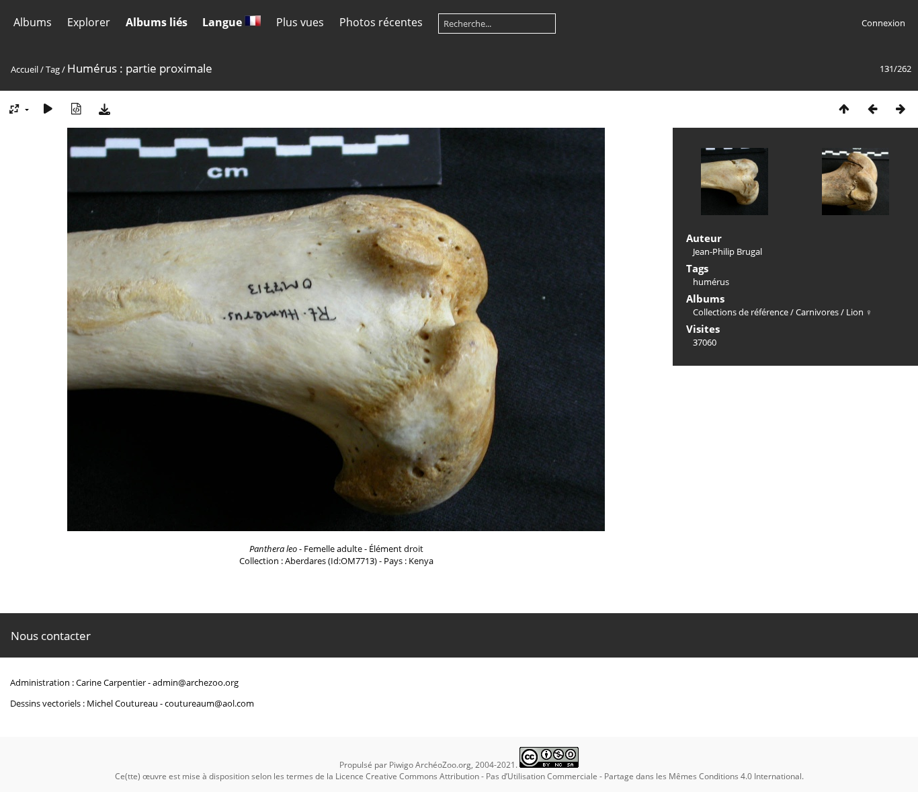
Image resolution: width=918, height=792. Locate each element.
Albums (32, 22)
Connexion (883, 23)
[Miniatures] (844, 108)
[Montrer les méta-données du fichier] (76, 108)
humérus (711, 282)
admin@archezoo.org (196, 682)
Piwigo (401, 764)
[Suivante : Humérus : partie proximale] (900, 108)
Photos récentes (381, 22)
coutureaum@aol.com (209, 703)
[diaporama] (48, 108)
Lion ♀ (859, 312)
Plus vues (300, 22)
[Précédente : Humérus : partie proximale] (872, 108)
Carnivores (817, 312)
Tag (53, 69)
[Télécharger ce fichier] (104, 108)
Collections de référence (740, 312)
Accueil (24, 69)
